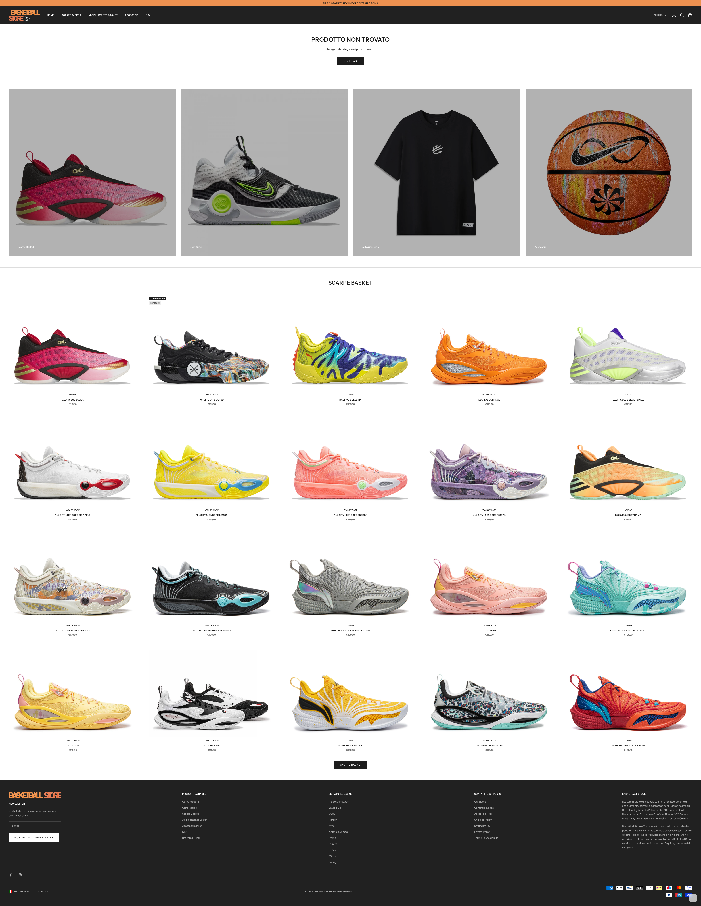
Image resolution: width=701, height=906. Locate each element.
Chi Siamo (480, 801)
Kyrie (332, 825)
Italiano (658, 15)
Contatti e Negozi (484, 807)
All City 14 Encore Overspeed (212, 630)
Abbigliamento (370, 247)
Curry (332, 813)
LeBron (333, 850)
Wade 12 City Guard (212, 399)
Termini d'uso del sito (486, 837)
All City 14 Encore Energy (350, 515)
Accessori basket (192, 825)
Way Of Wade (212, 395)
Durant (333, 844)
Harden (333, 819)
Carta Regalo (189, 807)
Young (332, 862)
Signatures (196, 247)
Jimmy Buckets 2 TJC (350, 745)
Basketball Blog (191, 837)
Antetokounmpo (338, 831)
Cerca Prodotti (190, 801)
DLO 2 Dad (73, 745)
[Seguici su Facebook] (10, 875)
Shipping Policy (483, 819)
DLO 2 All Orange (489, 399)
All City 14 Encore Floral (489, 515)
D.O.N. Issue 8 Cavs (73, 399)
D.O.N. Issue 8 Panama (628, 515)
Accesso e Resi (483, 813)
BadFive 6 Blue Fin (350, 399)
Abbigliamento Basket (103, 15)
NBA (148, 15)
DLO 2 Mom (489, 630)
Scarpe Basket (71, 15)
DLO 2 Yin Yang (212, 745)
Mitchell (333, 856)
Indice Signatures (339, 801)
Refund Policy (482, 825)
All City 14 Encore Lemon (212, 515)
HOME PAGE (350, 61)
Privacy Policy (482, 831)
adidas (72, 395)
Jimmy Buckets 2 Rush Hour (628, 745)
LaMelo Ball (335, 807)
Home (50, 15)
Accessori (131, 15)
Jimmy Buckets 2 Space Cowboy (350, 630)
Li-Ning (350, 395)
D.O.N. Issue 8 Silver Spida (628, 399)
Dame (332, 837)
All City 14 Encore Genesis (73, 630)
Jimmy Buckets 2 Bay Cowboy (628, 630)
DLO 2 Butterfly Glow (489, 745)
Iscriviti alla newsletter (34, 837)
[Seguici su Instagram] (20, 875)
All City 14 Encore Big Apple (73, 515)
